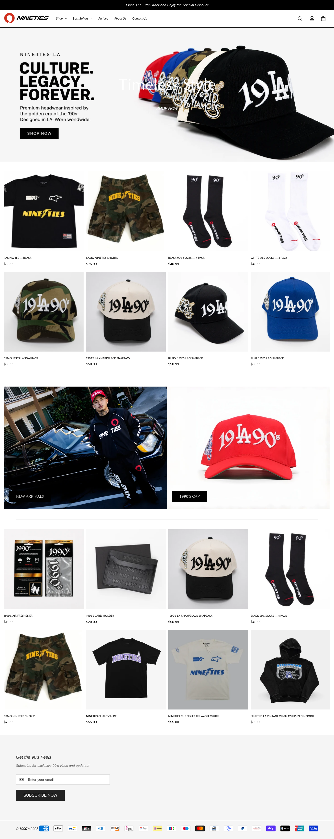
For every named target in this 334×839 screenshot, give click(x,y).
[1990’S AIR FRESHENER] (44, 569)
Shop (59, 18)
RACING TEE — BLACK (18, 258)
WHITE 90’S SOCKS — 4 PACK (269, 258)
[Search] (300, 18)
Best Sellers (81, 18)
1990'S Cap (189, 496)
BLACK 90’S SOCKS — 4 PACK (186, 258)
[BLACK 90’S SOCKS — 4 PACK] (208, 211)
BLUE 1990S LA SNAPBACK (267, 358)
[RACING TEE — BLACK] (44, 211)
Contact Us (139, 18)
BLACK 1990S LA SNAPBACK (185, 358)
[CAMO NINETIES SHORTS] (126, 211)
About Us (120, 18)
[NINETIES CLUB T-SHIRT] (126, 669)
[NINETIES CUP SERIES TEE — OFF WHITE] (208, 669)
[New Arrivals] (85, 448)
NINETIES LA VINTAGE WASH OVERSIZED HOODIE (282, 716)
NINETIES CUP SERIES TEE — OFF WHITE (193, 716)
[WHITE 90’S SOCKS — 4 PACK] (291, 211)
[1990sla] (26, 18)
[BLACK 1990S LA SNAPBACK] (208, 312)
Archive (103, 18)
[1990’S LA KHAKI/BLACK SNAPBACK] (126, 312)
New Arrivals (30, 496)
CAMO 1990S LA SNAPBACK (21, 358)
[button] (323, 18)
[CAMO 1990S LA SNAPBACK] (44, 312)
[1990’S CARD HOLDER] (126, 569)
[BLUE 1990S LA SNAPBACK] (291, 312)
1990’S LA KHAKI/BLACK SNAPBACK (108, 358)
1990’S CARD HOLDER (100, 615)
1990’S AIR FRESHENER (18, 615)
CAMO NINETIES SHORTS (102, 258)
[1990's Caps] (248, 448)
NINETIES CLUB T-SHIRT (101, 716)
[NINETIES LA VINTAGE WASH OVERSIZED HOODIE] (291, 669)
